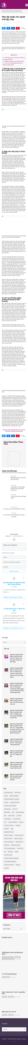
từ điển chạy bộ (8, 855)
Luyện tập (11, 1014)
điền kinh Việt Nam (9, 865)
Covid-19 (14, 809)
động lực (6, 868)
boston (6, 796)
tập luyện (10, 851)
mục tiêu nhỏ (8, 98)
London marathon (12, 822)
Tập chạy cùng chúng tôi (8, 959)
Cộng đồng (17, 957)
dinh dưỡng (7, 812)
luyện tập (18, 825)
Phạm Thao (19, 22)
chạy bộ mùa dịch (14, 802)
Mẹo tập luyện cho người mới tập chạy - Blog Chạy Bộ (14, 583)
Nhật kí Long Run (8, 835)
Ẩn (16, 55)
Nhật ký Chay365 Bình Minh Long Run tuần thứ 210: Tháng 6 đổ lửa (16, 753)
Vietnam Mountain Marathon (11, 858)
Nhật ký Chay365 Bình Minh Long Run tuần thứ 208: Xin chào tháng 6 (16, 777)
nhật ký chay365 (19, 835)
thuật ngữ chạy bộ (15, 845)
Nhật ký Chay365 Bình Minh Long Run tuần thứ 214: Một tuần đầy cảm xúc (16, 701)
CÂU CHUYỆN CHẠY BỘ (8, 957)
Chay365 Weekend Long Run (11, 799)
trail (5, 851)
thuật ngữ (6, 845)
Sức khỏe (11, 996)
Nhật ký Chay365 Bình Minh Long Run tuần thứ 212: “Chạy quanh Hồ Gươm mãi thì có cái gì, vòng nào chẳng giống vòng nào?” (17, 728)
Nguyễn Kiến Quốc (9, 832)
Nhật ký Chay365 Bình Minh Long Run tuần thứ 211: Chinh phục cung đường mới (16, 741)
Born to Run (18, 792)
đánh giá (18, 865)
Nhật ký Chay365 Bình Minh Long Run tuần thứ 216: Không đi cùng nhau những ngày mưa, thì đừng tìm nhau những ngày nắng (17, 688)
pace (23, 411)
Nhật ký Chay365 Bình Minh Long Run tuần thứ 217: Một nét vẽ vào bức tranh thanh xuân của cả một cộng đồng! (16, 672)
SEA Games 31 (19, 842)
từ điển (16, 851)
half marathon (7, 819)
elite (13, 812)
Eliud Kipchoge (20, 812)
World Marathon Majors (10, 861)
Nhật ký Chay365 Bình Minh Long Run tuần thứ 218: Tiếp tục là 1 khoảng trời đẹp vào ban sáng (16, 658)
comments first (18, 536)
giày (5, 815)
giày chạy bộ (11, 815)
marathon (6, 828)
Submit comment (14, 571)
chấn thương (7, 809)
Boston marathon (14, 796)
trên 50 (21, 173)
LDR (5, 822)
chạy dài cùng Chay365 (10, 805)
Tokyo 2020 (20, 848)
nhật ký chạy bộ (8, 838)
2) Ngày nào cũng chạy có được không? (13, 61)
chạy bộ (6, 802)
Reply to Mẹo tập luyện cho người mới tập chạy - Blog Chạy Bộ (15, 597)
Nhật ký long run (18, 838)
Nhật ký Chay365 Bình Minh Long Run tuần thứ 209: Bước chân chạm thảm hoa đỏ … (16, 765)
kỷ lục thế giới (16, 819)
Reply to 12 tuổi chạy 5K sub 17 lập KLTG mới (15, 628)
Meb (12, 828)
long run (21, 822)
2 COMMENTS (6, 24)
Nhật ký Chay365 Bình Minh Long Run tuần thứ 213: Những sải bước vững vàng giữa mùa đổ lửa (16, 714)
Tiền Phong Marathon (9, 848)
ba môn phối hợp (8, 792)
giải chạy (19, 815)
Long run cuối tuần (9, 825)
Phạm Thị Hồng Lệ (9, 842)
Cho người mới (11, 22)
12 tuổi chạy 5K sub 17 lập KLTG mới (14, 609)
